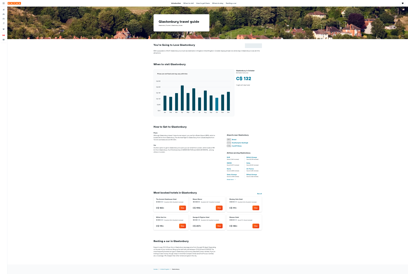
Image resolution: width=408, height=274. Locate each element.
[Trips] (3, 29)
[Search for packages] (3, 23)
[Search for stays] (3, 14)
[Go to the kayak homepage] (14, 3)
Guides (156, 269)
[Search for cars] (3, 19)
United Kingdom (164, 269)
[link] (182, 208)
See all (259, 194)
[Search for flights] (3, 10)
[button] (3, 3)
